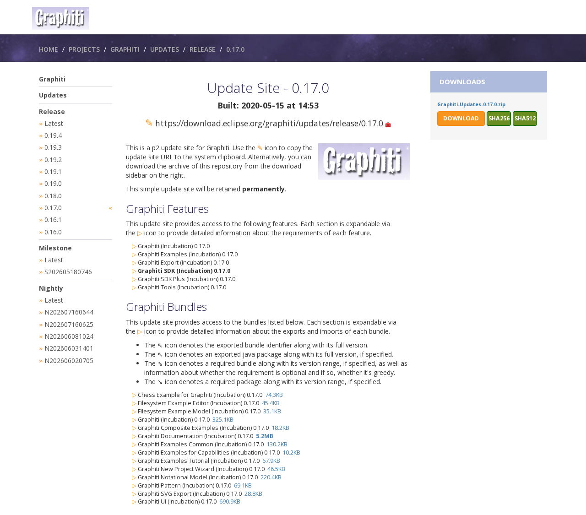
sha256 (499, 118)
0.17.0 (235, 49)
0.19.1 (53, 171)
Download (461, 118)
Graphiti (125, 49)
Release (203, 49)
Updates (164, 49)
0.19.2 (53, 159)
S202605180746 (68, 271)
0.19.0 (53, 183)
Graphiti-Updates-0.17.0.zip (471, 104)
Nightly (51, 288)
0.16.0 (53, 232)
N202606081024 (68, 336)
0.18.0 (53, 195)
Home (48, 49)
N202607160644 (68, 312)
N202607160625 (68, 324)
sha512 (525, 118)
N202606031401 (68, 348)
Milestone (55, 248)
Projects (84, 49)
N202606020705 (68, 360)
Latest (53, 123)
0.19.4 (53, 135)
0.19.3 (53, 147)
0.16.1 (53, 219)
